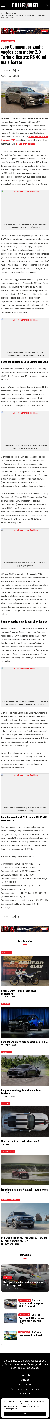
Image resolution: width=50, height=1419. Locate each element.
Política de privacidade (25, 1389)
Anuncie (25, 1375)
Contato (25, 1393)
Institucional (25, 1384)
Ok (25, 1414)
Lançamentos (11, 13)
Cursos (25, 1379)
